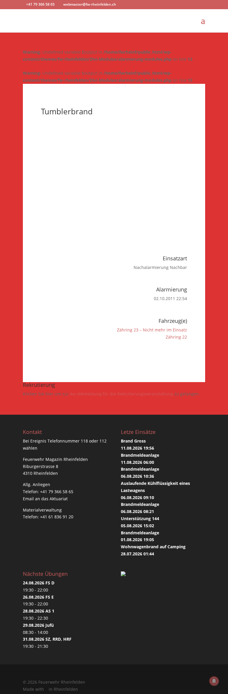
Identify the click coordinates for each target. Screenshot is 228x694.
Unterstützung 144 (140, 518)
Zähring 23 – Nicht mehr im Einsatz (152, 330)
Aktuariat (59, 498)
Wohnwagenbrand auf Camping (153, 546)
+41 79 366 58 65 (56, 491)
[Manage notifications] (214, 681)
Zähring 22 (176, 337)
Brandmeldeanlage (140, 455)
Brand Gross (133, 441)
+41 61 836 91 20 (56, 517)
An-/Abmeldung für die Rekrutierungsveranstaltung (121, 394)
